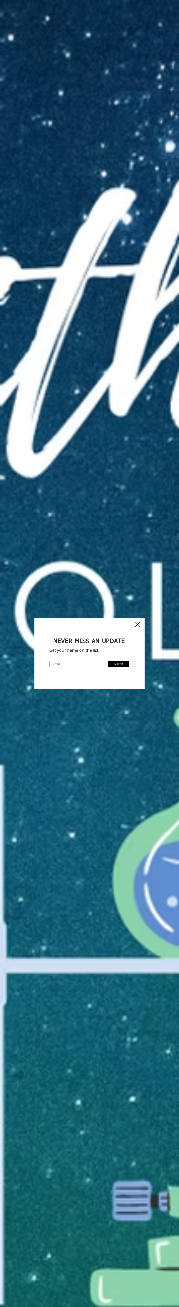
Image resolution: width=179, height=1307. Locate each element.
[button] (137, 624)
